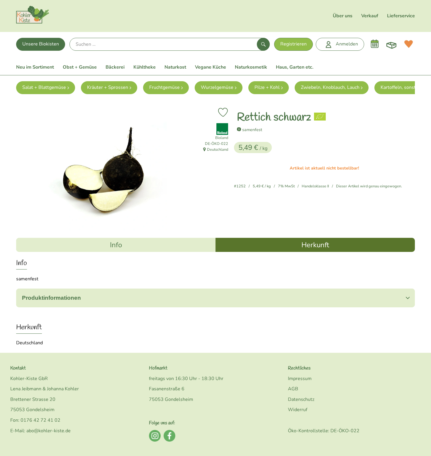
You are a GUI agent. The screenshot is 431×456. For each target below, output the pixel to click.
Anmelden (347, 44)
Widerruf (297, 409)
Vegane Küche (210, 67)
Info (116, 245)
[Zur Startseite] (32, 16)
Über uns (342, 16)
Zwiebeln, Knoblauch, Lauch (330, 87)
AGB (293, 389)
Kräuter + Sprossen (107, 87)
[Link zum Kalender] (375, 44)
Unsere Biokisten (40, 44)
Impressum (300, 378)
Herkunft (315, 245)
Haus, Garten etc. (294, 67)
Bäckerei (115, 67)
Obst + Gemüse (80, 67)
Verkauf (369, 16)
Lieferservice (401, 16)
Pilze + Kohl (267, 87)
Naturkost (175, 67)
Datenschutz (301, 399)
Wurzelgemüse (217, 87)
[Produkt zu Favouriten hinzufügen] (223, 112)
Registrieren (293, 44)
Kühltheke (144, 67)
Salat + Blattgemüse (44, 87)
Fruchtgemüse (164, 87)
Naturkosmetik (251, 67)
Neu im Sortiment (35, 67)
